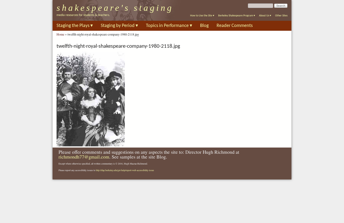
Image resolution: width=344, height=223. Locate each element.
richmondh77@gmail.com (84, 157)
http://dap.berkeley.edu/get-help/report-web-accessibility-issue (125, 170)
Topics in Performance (169, 25)
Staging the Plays (75, 25)
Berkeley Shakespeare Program (236, 15)
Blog (204, 25)
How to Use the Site (202, 15)
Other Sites (281, 15)
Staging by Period (119, 25)
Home (60, 34)
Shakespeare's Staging (115, 8)
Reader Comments (235, 25)
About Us (265, 15)
